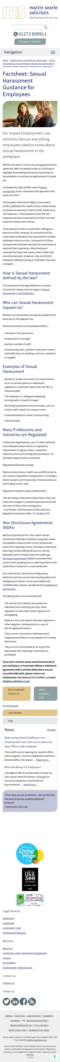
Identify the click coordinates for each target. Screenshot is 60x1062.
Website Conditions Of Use (21, 1025)
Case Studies (15, 712)
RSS (32, 1002)
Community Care (12, 928)
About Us (7, 948)
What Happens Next (44, 693)
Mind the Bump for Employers (22, 767)
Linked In (15, 1002)
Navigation (13, 52)
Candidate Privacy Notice (39, 1030)
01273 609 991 (20, 1040)
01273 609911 (33, 34)
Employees (8, 923)
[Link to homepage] (30, 12)
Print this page (10, 705)
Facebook (23, 1002)
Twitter (6, 1002)
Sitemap (8, 1016)
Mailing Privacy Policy (18, 1030)
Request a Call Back (30, 41)
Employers (8, 918)
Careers (7, 958)
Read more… (43, 760)
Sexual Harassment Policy (37, 1020)
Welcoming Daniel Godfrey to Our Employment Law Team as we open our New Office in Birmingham (28, 742)
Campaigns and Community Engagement (25, 953)
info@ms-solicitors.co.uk (16, 681)
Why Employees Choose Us (16, 691)
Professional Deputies (14, 933)
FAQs (10, 720)
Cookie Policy (19, 1016)
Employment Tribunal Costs (17, 967)
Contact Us (9, 983)
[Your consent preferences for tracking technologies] (55, 1057)
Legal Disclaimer (34, 1016)
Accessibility (9, 962)
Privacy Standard (41, 1025)
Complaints (15, 1020)
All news (51, 729)
